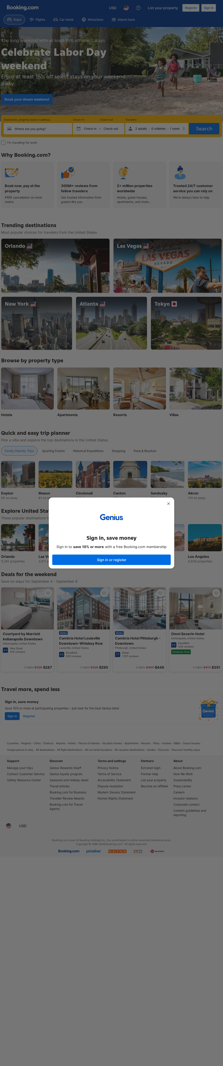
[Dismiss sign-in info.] (168, 504)
